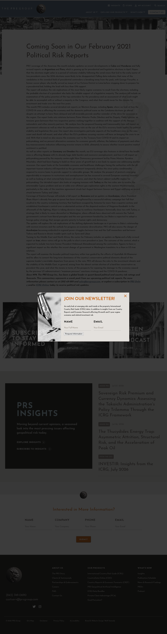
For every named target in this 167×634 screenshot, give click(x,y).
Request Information (74, 334)
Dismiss (125, 296)
